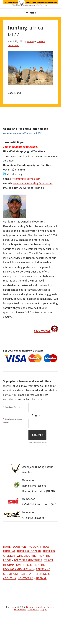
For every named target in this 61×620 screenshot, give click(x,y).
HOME (7, 546)
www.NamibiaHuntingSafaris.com (33, 183)
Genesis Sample (34, 607)
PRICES (27, 565)
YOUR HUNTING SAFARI (27, 546)
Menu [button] (33, 12)
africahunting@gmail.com (25, 178)
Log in (44, 609)
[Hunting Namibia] (30, 6)
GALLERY (26, 574)
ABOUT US (9, 578)
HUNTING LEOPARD (29, 551)
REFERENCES (42, 574)
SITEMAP (41, 578)
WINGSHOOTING (27, 555)
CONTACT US (25, 578)
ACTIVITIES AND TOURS (28, 560)
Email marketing (33, 442)
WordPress (33, 609)
